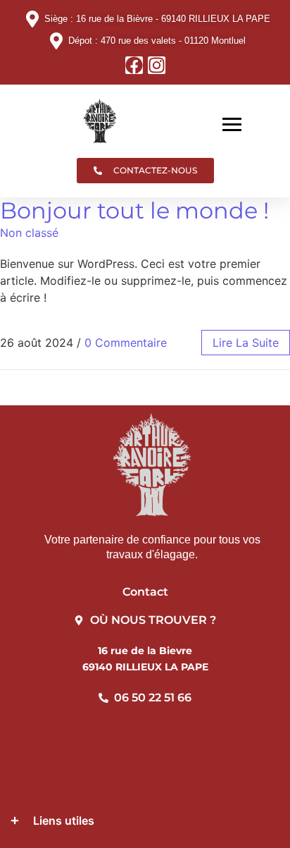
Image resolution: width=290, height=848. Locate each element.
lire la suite (246, 343)
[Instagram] (156, 65)
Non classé (29, 233)
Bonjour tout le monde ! (134, 210)
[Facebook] (134, 65)
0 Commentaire (125, 343)
